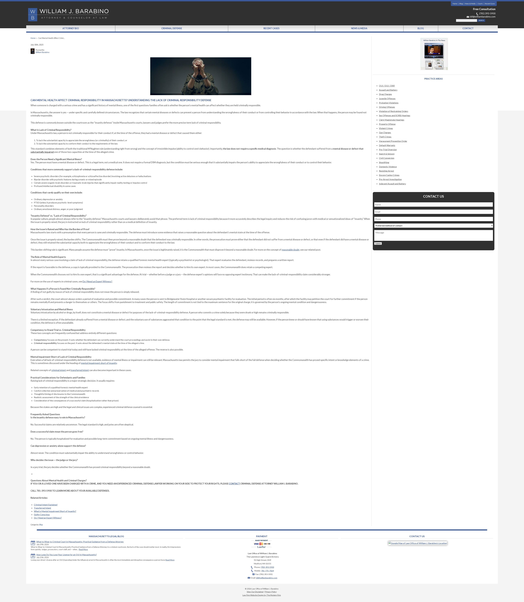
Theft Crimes (385, 136)
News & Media (470, 4)
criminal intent (58, 370)
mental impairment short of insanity (99, 363)
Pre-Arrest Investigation (390, 179)
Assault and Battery (388, 90)
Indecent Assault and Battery (392, 183)
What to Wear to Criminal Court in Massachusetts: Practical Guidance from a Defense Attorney (80, 541)
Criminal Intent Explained (45, 504)
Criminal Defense (171, 28)
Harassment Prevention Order (393, 141)
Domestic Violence (388, 166)
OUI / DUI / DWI (387, 85)
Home (455, 4)
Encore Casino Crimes (389, 175)
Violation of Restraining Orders (393, 111)
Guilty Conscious (42, 514)
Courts (480, 4)
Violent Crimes (386, 128)
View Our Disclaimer (255, 592)
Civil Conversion (386, 158)
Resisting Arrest (386, 171)
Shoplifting (384, 162)
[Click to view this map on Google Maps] (417, 543)
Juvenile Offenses (387, 98)
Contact (468, 28)
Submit (378, 244)
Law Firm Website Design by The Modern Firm (261, 595)
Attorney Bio (70, 28)
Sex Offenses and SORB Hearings (394, 115)
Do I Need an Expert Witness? (97, 281)
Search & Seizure (386, 153)
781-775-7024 (267, 571)
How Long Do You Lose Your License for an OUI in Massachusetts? (66, 554)
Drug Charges (385, 94)
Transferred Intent (42, 508)
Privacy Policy (271, 592)
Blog (461, 4)
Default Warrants (387, 145)
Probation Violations (388, 102)
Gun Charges (385, 132)
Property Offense (387, 124)
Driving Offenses (387, 107)
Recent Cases (490, 4)
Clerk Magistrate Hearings (391, 119)
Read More (83, 549)
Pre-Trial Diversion (388, 149)
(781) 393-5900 (487, 13)
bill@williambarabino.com (482, 16)
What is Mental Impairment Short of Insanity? (55, 511)
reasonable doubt (290, 249)
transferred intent (80, 370)
